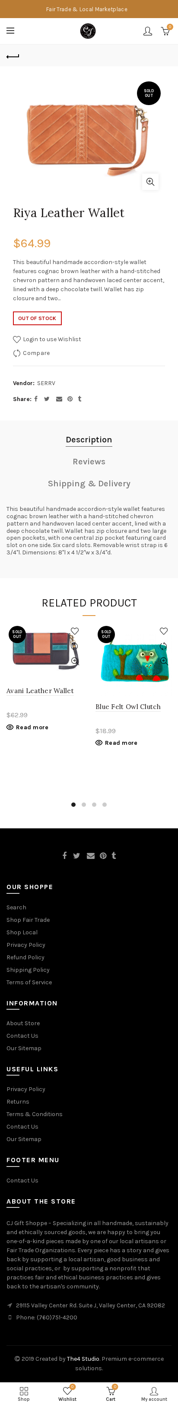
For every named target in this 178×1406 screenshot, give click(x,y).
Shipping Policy (28, 970)
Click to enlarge (150, 182)
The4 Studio (83, 1358)
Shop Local (22, 932)
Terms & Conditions (34, 1114)
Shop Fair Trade (28, 920)
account (147, 31)
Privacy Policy (25, 945)
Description (89, 440)
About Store (23, 1023)
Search (16, 907)
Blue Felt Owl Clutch (128, 707)
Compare (36, 353)
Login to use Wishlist (51, 339)
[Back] (13, 55)
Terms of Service (29, 982)
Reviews (89, 462)
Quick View (75, 661)
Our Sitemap (23, 1048)
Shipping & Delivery (89, 483)
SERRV (46, 383)
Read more (32, 727)
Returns (17, 1101)
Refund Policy (25, 957)
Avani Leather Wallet (40, 691)
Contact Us (22, 1035)
